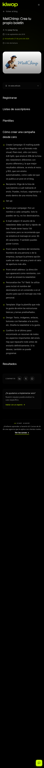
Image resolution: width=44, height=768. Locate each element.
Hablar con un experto (14, 405)
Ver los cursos (22, 432)
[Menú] (38, 4)
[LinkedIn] (19, 378)
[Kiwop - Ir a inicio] (10, 4)
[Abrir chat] (39, 763)
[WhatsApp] (32, 378)
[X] (25, 378)
